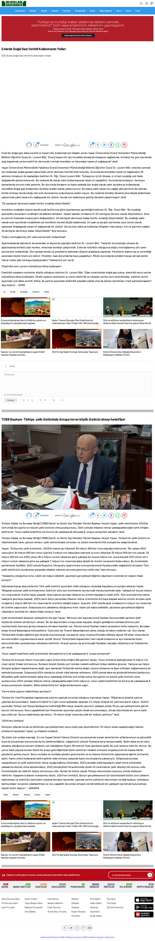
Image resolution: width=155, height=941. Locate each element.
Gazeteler (41, 885)
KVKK (85, 937)
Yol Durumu (125, 885)
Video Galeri (96, 903)
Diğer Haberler (106, 11)
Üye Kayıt (111, 903)
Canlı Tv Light (8, 907)
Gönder (10, 400)
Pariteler (67, 11)
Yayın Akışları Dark (34, 903)
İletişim (55, 937)
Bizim (5, 794)
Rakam (16, 794)
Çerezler (78, 937)
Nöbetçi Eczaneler (34, 907)
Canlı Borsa (20, 11)
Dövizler (32, 11)
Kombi (12, 292)
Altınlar (44, 11)
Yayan (47, 794)
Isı (4, 292)
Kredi (137, 11)
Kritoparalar (80, 11)
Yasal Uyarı (110, 937)
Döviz (119, 11)
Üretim (37, 794)
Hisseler (55, 11)
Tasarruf (36, 292)
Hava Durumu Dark (11, 898)
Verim (46, 292)
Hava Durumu (59, 885)
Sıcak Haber (96, 915)
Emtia (128, 11)
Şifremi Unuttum (115, 907)
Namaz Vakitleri (21, 885)
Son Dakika (30, 911)
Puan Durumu (78, 885)
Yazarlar (94, 907)
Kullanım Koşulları (96, 937)
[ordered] (41, 400)
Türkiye (27, 794)
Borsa (92, 11)
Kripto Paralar (145, 885)
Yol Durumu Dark (10, 903)
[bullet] (45, 400)
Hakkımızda (46, 937)
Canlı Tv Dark (31, 898)
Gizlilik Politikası (66, 937)
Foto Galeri (95, 898)
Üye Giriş (111, 898)
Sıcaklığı (23, 292)
